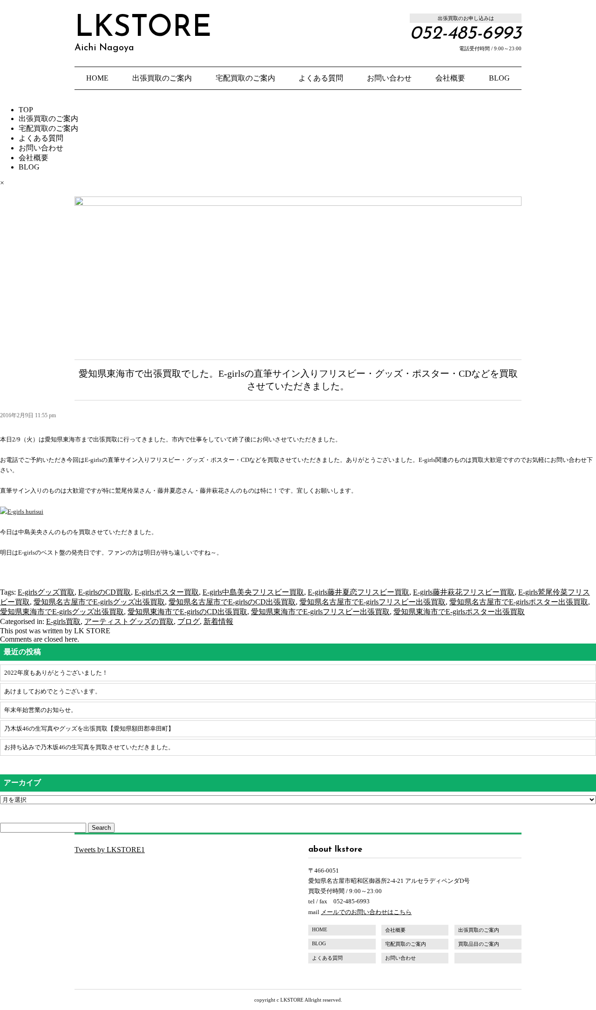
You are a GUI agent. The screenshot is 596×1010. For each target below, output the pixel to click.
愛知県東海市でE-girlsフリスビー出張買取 (320, 612)
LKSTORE (142, 33)
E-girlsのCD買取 (104, 592)
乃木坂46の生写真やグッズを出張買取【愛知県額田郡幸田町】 (89, 728)
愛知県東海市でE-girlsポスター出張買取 (459, 612)
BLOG (499, 78)
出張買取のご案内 (162, 78)
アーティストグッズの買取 (129, 621)
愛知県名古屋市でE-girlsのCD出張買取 (232, 602)
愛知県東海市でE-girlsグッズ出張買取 (62, 612)
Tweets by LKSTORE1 (109, 850)
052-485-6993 (466, 34)
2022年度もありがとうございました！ (56, 672)
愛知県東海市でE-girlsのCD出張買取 (187, 612)
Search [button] (101, 827)
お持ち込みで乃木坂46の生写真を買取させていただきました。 (89, 747)
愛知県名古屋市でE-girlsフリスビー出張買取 (372, 602)
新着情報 (218, 621)
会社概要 (450, 78)
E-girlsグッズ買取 (46, 592)
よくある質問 (320, 78)
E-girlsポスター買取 (167, 592)
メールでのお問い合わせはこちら (366, 911)
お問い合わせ (389, 78)
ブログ (188, 621)
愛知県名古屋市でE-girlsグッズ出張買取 (99, 602)
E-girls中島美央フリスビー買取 (253, 592)
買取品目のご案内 (478, 944)
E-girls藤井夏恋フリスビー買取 (358, 592)
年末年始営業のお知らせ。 (40, 709)
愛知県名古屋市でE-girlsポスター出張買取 (518, 602)
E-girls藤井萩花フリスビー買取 (464, 592)
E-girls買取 (63, 621)
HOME (97, 78)
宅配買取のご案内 (245, 78)
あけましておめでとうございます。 (52, 691)
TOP (26, 110)
